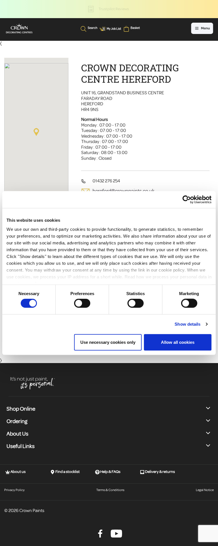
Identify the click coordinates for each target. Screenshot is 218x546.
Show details (187, 324)
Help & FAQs (110, 471)
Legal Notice (205, 490)
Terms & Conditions (110, 490)
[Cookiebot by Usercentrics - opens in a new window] (186, 199)
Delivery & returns (159, 471)
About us (18, 471)
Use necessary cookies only (107, 342)
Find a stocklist (67, 471)
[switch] (82, 303)
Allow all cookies (177, 342)
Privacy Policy (14, 490)
